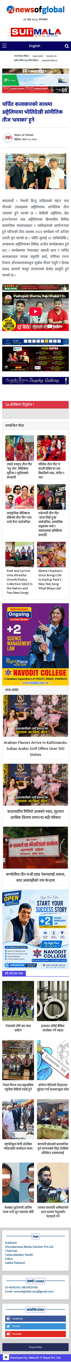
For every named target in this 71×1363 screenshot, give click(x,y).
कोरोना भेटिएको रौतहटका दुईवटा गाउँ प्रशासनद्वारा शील (53, 1087)
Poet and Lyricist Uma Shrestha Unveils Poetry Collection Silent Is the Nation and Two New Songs (19, 582)
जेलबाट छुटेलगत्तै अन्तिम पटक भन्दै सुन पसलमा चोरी (18, 1210)
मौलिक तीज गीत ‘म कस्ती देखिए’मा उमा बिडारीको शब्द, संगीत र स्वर (51, 471)
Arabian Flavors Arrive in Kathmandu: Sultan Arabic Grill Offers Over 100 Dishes (35, 748)
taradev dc (51, 56)
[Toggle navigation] (67, 46)
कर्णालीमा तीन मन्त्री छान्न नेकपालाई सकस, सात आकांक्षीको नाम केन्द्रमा (35, 877)
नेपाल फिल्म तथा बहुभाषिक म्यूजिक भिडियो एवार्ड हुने (18, 1087)
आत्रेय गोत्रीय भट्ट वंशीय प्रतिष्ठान (26, 60)
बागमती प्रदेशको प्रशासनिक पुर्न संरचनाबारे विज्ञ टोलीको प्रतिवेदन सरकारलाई (53, 1149)
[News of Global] (35, 10)
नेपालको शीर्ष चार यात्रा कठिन (18, 1028)
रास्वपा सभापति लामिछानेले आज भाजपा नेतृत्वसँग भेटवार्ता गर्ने (53, 1212)
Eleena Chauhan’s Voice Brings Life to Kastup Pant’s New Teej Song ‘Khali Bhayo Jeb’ (50, 579)
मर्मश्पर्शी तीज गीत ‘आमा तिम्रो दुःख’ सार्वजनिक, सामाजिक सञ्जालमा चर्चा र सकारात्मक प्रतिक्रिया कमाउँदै (50, 524)
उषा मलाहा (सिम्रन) (21, 56)
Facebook (17, 1318)
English (34, 46)
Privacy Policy (35, 1347)
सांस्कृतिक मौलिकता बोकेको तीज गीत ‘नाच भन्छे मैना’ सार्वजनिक (19, 518)
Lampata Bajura (49, 60)
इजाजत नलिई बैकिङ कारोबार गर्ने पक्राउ (53, 1028)
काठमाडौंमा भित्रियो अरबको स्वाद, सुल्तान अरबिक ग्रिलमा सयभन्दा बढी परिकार (35, 814)
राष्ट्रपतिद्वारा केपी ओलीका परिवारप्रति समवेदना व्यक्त (18, 1146)
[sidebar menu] (4, 46)
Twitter (16, 1326)
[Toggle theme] (6, 1357)
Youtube (16, 1334)
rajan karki (38, 56)
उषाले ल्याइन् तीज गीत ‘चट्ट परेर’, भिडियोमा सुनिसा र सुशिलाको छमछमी (19, 471)
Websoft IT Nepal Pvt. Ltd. (45, 1357)
